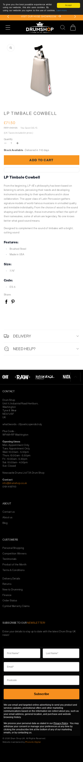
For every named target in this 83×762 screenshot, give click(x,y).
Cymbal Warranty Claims (16, 606)
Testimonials (10, 559)
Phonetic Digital (33, 742)
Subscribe (41, 694)
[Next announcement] (75, 16)
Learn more (61, 10)
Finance (7, 595)
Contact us (9, 511)
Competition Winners (14, 553)
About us (7, 517)
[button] (9, 27)
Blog (5, 523)
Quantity (8, 139)
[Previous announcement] (8, 16)
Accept (68, 5)
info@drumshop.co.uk (15, 483)
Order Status (10, 600)
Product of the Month (15, 564)
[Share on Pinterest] (12, 302)
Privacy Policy (60, 723)
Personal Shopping (13, 548)
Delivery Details (11, 578)
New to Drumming (13, 589)
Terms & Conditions (14, 570)
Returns (7, 584)
